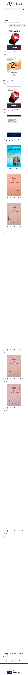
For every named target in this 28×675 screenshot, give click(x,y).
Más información (17, 672)
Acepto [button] (9, 672)
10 (19, 660)
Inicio (4, 17)
